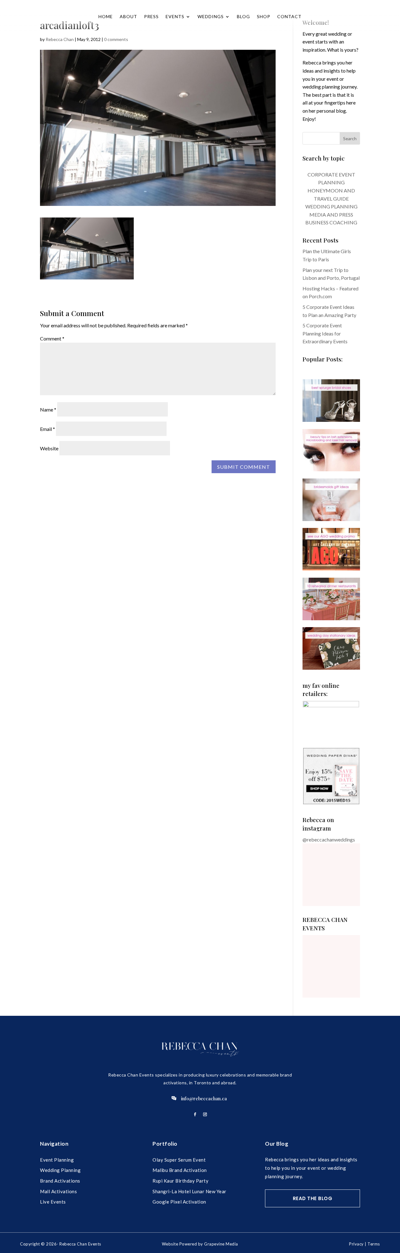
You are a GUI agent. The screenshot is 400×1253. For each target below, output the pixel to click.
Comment (52, 338)
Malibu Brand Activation (179, 1170)
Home (105, 16)
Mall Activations (58, 1191)
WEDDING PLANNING (331, 206)
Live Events (53, 1201)
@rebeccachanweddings (328, 839)
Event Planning (57, 1160)
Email (47, 429)
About (128, 16)
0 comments (116, 39)
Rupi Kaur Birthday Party (180, 1181)
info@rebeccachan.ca (204, 1098)
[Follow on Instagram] (205, 1114)
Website (49, 448)
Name (48, 409)
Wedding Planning (60, 1170)
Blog (243, 16)
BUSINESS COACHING (331, 222)
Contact (289, 16)
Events (175, 16)
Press (151, 16)
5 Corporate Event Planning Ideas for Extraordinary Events (325, 333)
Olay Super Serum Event (179, 1160)
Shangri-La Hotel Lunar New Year (189, 1191)
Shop (263, 16)
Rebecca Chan (60, 39)
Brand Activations (60, 1181)
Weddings (211, 16)
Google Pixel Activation (179, 1201)
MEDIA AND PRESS (331, 214)
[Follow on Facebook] (195, 1114)
